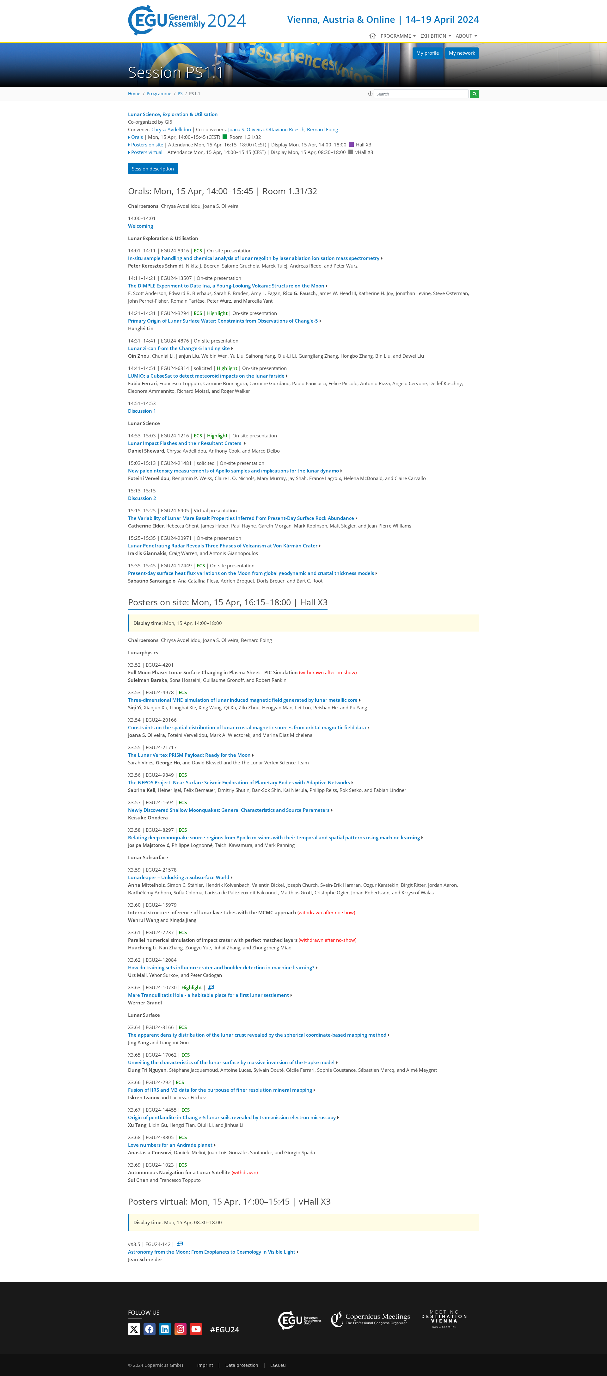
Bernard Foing (322, 129)
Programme (159, 93)
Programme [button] (396, 36)
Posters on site (147, 144)
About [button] (464, 36)
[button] (370, 93)
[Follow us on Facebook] (150, 1330)
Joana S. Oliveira (246, 129)
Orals (137, 137)
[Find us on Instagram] (181, 1330)
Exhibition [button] (433, 36)
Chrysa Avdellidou (171, 129)
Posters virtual (146, 152)
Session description (153, 168)
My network (462, 53)
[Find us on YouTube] (196, 1330)
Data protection (241, 1365)
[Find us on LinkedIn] (165, 1330)
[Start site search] (474, 94)
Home (134, 93)
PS (180, 93)
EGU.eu (278, 1365)
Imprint (205, 1365)
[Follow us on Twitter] (134, 1330)
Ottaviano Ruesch (285, 129)
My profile (427, 53)
